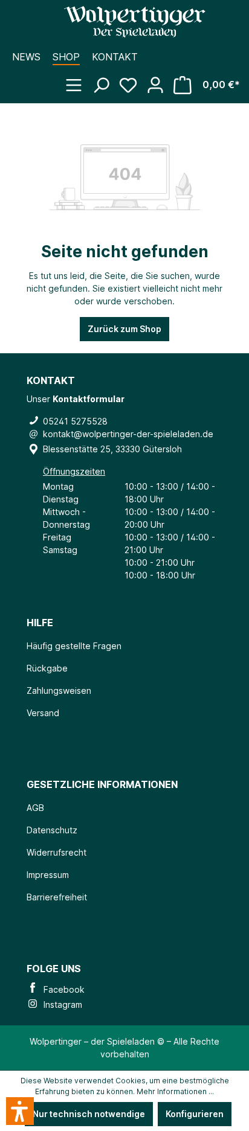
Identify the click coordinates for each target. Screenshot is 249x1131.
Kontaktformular (88, 399)
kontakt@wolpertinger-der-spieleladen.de (128, 434)
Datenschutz (52, 830)
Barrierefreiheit (57, 897)
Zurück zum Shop (124, 329)
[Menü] (78, 79)
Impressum (48, 875)
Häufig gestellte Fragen (74, 646)
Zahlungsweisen (59, 690)
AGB (35, 808)
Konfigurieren (195, 1114)
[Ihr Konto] (159, 79)
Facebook (62, 989)
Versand (43, 713)
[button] (20, 1111)
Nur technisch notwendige (89, 1114)
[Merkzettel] (132, 79)
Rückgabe (47, 668)
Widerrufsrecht (56, 852)
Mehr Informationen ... (175, 1091)
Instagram (60, 1004)
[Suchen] (105, 79)
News (26, 57)
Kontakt (115, 57)
